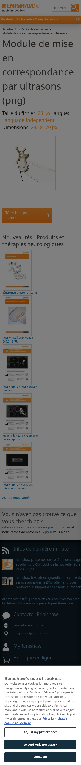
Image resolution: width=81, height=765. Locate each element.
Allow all (40, 757)
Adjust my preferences (40, 732)
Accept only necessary (40, 745)
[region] (40, 715)
